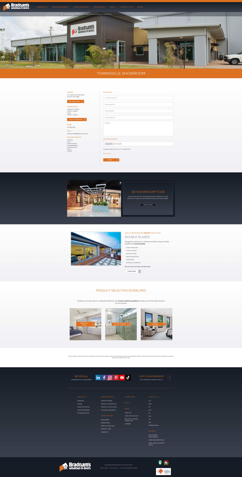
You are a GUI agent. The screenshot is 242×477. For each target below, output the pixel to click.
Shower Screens (120, 324)
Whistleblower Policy (157, 440)
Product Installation (109, 407)
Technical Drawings (108, 410)
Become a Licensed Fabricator (131, 420)
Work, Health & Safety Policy (157, 444)
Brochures (105, 420)
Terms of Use (104, 468)
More (127, 409)
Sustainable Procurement (153, 436)
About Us (128, 413)
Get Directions (74, 101)
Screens (155, 324)
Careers (128, 424)
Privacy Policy (107, 153)
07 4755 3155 (71, 127)
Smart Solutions (83, 407)
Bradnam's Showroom (94, 14)
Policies (152, 431)
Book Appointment (75, 119)
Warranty (105, 432)
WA (150, 422)
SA (149, 413)
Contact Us (154, 397)
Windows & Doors (84, 324)
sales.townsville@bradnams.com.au (77, 133)
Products (81, 397)
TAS (150, 416)
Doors (79, 404)
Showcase (99, 7)
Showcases (130, 397)
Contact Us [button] (126, 7)
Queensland (79, 14)
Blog (112, 7)
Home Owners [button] (81, 7)
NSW (150, 404)
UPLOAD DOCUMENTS (110, 139)
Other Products (83, 413)
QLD (150, 410)
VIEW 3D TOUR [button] (148, 205)
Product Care (106, 429)
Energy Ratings (106, 401)
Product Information (108, 404)
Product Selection (108, 426)
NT (149, 407)
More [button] (140, 7)
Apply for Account (131, 416)
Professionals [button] (60, 7)
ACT (150, 401)
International (154, 425)
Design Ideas (105, 423)
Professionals (107, 397)
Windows (80, 401)
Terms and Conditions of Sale (128, 468)
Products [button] (42, 7)
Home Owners (107, 416)
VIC (149, 419)
